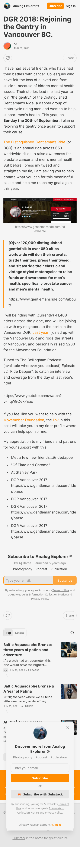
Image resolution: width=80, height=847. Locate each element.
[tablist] (14, 632)
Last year (40, 332)
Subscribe (55, 6)
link (56, 420)
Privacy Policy (53, 812)
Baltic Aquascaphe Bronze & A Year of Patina (28, 688)
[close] (67, 727)
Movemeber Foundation (23, 420)
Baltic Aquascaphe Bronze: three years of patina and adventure (27, 650)
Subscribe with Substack (43, 794)
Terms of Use (60, 590)
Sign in (71, 6)
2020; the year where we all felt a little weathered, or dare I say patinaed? (27, 699)
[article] (40, 660)
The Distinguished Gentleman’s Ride (34, 142)
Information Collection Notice (48, 594)
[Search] (72, 632)
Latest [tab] (19, 633)
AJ (15, 43)
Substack (19, 838)
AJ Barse (33, 670)
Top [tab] (8, 633)
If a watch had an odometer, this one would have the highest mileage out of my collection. (27, 662)
